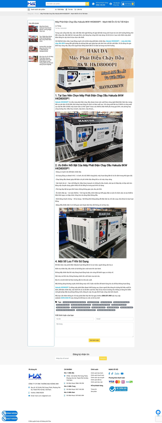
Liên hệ (79, 9)
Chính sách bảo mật (96, 382)
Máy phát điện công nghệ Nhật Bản (81, 307)
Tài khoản (116, 3)
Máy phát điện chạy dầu (63, 304)
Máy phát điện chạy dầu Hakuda (101, 304)
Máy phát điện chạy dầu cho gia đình (81, 304)
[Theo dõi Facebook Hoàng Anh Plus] (109, 373)
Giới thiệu (61, 9)
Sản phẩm (94, 391)
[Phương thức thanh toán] (121, 382)
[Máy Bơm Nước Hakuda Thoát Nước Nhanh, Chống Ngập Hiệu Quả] (33, 29)
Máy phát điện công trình (98, 307)
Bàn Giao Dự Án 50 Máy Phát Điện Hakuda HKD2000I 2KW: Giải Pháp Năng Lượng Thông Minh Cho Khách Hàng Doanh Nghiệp (46, 60)
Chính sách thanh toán (97, 375)
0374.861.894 (80, 395)
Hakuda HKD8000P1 (62, 287)
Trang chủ (94, 389)
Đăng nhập (116, 5)
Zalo (117, 373)
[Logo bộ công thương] (118, 389)
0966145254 (40, 393)
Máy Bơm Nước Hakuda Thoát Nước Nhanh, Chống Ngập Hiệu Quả (45, 29)
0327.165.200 (80, 389)
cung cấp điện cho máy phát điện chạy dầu (74, 302)
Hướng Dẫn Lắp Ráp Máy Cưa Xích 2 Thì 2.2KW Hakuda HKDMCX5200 (45, 49)
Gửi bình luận (94, 340)
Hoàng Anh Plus (46, 421)
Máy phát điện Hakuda (126, 307)
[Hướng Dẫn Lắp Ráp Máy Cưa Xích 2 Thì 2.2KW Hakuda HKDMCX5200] (33, 49)
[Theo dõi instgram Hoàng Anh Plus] (122, 373)
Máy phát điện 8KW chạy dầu (121, 302)
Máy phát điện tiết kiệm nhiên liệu (106, 310)
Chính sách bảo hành (97, 373)
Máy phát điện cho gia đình (119, 304)
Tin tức (70, 9)
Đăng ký (103, 358)
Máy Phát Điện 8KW (106, 302)
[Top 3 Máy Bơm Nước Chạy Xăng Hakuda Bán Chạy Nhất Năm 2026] (33, 39)
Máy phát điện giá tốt (112, 307)
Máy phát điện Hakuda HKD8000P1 (86, 310)
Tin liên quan (34, 23)
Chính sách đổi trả (96, 380)
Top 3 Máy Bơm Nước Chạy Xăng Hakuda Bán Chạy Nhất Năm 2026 (45, 39)
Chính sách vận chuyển (97, 377)
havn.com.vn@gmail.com (43, 396)
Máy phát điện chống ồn (63, 307)
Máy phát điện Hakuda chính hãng (65, 310)
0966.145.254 (100, 5)
